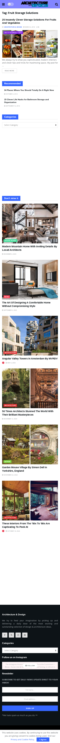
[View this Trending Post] (3, 363)
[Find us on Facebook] (4, 635)
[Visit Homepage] (34, 4)
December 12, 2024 (10, 419)
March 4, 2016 (30, 27)
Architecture (10, 353)
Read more (11, 70)
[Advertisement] (30, 162)
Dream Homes (10, 241)
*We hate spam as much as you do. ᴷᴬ (19, 715)
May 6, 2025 (11, 363)
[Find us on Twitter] (11, 635)
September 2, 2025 (10, 310)
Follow (31, 666)
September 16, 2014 (12, 106)
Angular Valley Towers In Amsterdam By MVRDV (30, 358)
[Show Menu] (3, 4)
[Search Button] (56, 4)
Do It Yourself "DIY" (13, 33)
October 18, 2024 (13, 531)
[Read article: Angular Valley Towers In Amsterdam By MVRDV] (30, 336)
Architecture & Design (13, 27)
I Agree (43, 739)
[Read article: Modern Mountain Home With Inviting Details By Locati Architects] (30, 223)
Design (7, 461)
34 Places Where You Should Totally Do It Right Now (29, 90)
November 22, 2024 (10, 475)
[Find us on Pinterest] (24, 635)
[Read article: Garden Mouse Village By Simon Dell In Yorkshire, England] (30, 444)
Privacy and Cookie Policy (22, 739)
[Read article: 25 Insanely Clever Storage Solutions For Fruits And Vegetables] (30, 44)
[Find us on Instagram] (18, 635)
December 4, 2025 (9, 254)
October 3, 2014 (11, 94)
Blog (6, 297)
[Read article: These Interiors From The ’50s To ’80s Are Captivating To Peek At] (30, 500)
